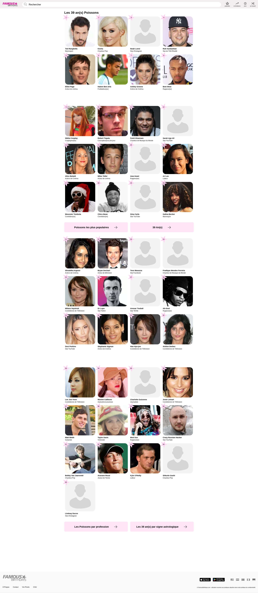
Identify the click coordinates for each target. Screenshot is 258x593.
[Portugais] (242, 580)
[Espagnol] (237, 580)
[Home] (65, 578)
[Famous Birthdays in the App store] (205, 579)
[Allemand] (253, 580)
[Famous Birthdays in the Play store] (219, 579)
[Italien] (248, 580)
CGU (35, 587)
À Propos (6, 587)
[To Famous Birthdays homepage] (10, 4)
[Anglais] (232, 580)
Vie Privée (26, 587)
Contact (15, 587)
